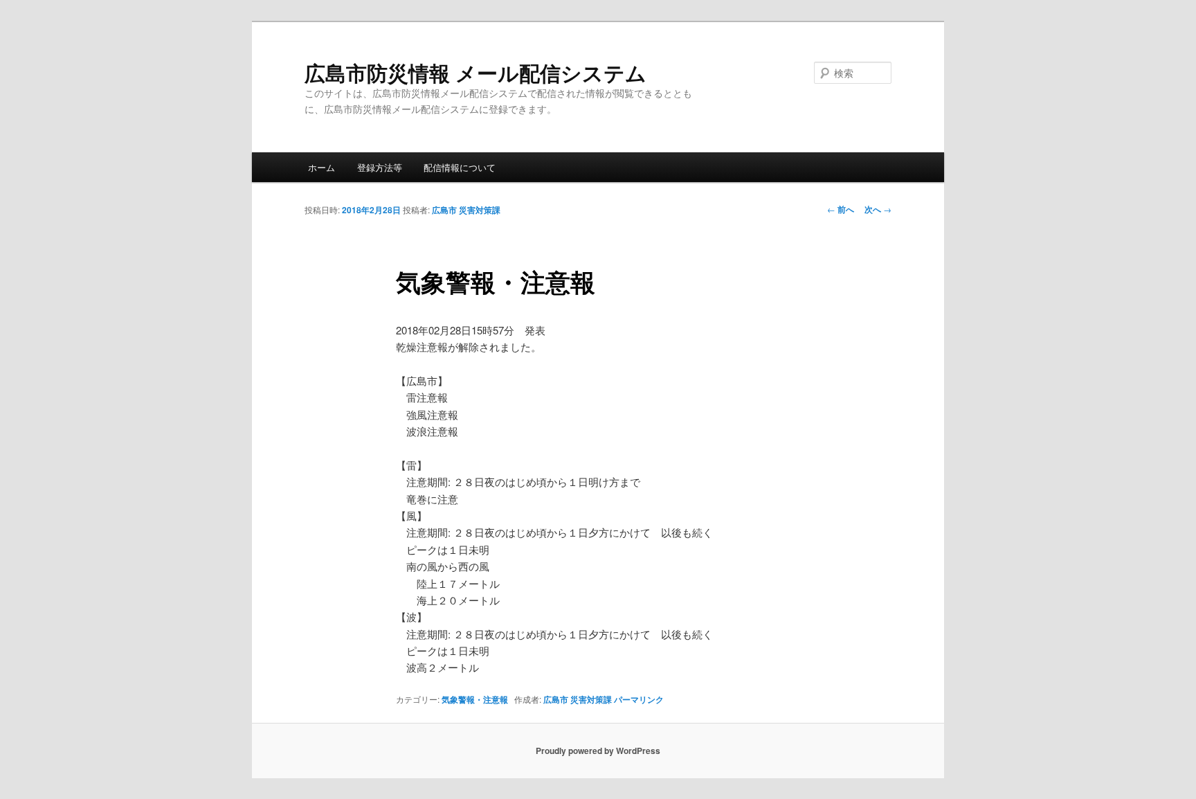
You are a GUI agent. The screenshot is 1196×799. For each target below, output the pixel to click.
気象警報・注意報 (475, 699)
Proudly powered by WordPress (598, 750)
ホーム (321, 167)
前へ (840, 209)
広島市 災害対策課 (466, 210)
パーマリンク (639, 699)
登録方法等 (379, 167)
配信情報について (460, 167)
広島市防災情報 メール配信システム (475, 72)
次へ (877, 209)
